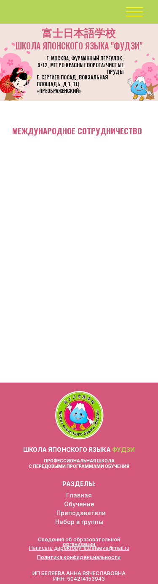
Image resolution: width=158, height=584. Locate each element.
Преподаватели (81, 512)
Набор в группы (79, 521)
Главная (79, 495)
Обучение (79, 504)
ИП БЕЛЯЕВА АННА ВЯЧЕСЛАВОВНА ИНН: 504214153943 (79, 576)
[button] (133, 12)
